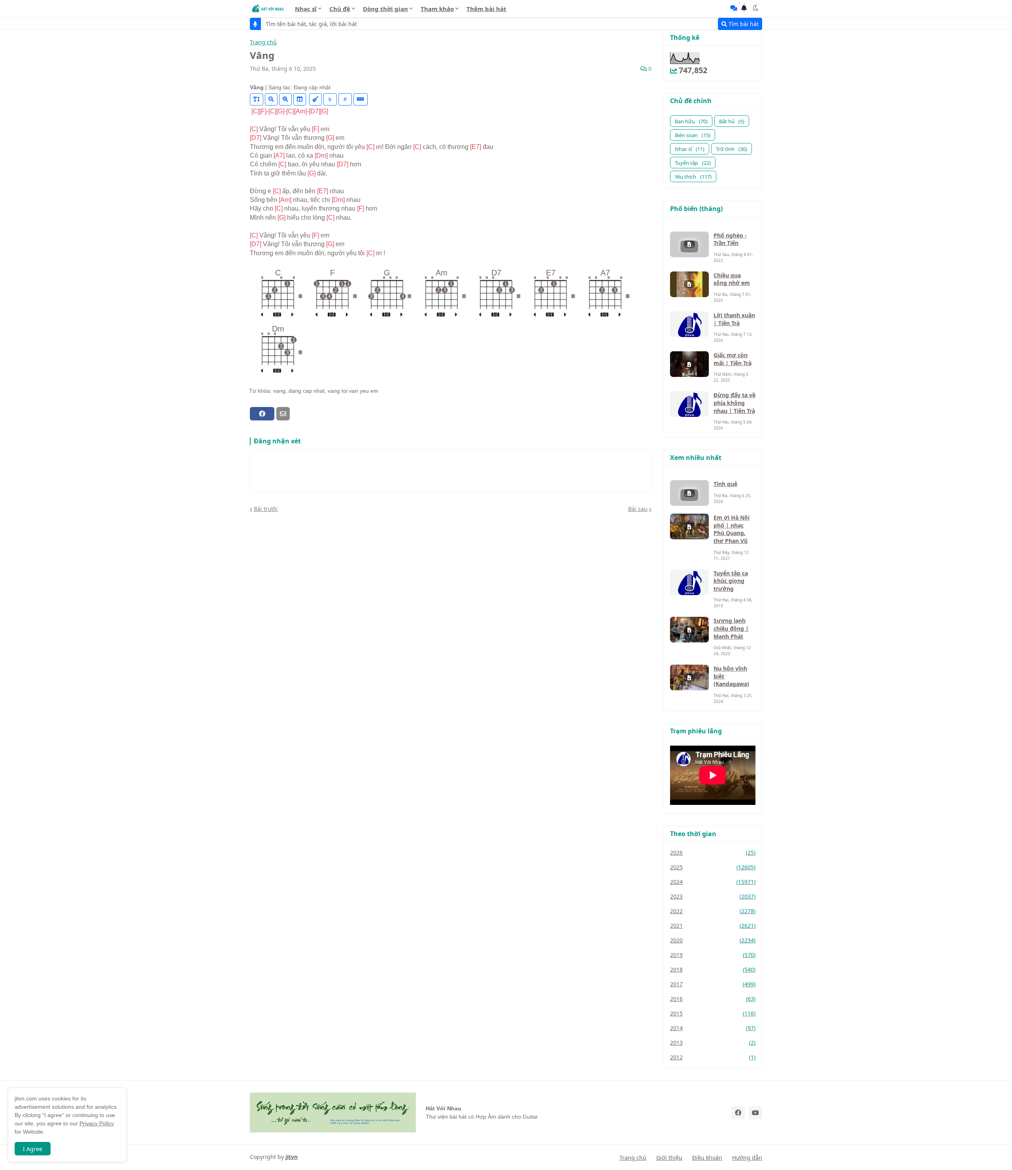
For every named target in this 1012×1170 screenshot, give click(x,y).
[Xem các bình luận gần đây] (733, 7)
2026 (712, 852)
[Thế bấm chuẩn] (277, 314)
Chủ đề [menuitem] (339, 9)
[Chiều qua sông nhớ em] (689, 284)
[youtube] (755, 1112)
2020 (712, 940)
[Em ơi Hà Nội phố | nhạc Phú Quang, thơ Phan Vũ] (689, 526)
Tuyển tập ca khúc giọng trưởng (731, 580)
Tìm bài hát (743, 24)
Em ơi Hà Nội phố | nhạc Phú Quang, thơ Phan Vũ (732, 529)
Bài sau (638, 508)
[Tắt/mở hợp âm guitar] (360, 99)
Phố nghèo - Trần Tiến (730, 239)
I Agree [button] (32, 1149)
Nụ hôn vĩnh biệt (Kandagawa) (731, 676)
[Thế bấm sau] (292, 314)
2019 (712, 955)
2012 (712, 1057)
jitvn (291, 1157)
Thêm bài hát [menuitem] (486, 9)
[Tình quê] (689, 493)
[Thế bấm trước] (261, 314)
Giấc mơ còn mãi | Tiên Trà (732, 359)
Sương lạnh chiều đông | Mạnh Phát (731, 628)
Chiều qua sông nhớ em (732, 279)
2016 (712, 998)
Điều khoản (707, 1157)
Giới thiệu (669, 1157)
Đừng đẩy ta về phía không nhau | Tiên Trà (734, 402)
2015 (712, 1013)
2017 (712, 984)
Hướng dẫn (747, 1157)
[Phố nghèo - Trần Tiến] (689, 244)
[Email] (283, 413)
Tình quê (725, 484)
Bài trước (266, 508)
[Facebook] (262, 413)
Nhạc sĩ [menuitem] (306, 9)
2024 (712, 882)
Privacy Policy (96, 1123)
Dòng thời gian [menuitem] (385, 9)
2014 (712, 1028)
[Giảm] (271, 99)
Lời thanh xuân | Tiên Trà (734, 319)
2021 (712, 925)
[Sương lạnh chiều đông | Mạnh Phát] (689, 629)
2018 (712, 969)
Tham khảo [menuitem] (437, 9)
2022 (712, 911)
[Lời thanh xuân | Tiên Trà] (689, 324)
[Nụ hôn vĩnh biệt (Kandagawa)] (689, 677)
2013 (712, 1042)
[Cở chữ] (256, 99)
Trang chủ (263, 42)
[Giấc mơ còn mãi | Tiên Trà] (689, 364)
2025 (712, 867)
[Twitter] (297, 413)
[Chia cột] (299, 99)
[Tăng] (285, 99)
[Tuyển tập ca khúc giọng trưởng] (689, 582)
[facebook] (738, 1112)
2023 (712, 896)
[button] (755, 8)
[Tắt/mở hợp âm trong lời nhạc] (315, 99)
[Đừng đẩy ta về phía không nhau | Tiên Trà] (689, 404)
